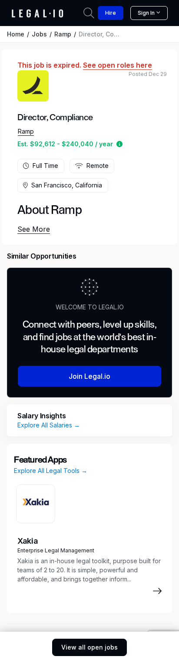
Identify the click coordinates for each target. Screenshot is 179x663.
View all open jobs (89, 647)
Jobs (39, 34)
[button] (119, 144)
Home (15, 34)
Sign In (146, 13)
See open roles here (117, 65)
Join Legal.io (89, 376)
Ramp (62, 34)
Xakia (27, 540)
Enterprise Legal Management (55, 550)
